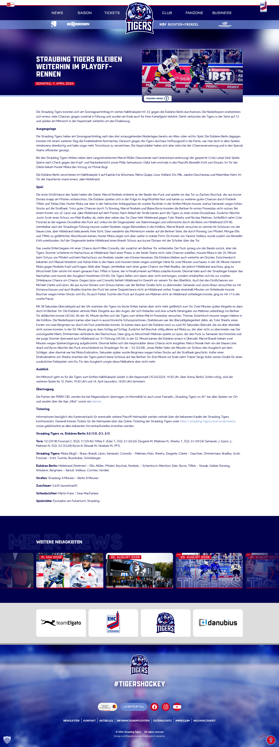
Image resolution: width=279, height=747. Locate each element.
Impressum (183, 720)
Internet (96, 401)
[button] (7, 740)
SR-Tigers (139, 18)
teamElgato (148, 736)
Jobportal (134, 707)
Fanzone (194, 13)
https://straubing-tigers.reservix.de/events (208, 421)
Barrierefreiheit (271, 739)
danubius (160, 736)
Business (222, 13)
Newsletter (71, 720)
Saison (85, 13)
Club (167, 13)
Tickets (112, 13)
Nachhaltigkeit (204, 720)
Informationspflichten (133, 720)
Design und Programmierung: (128, 736)
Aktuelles (106, 720)
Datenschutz (162, 720)
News (57, 13)
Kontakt (89, 720)
